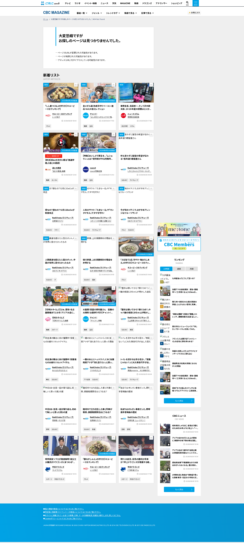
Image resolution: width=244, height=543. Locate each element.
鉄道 (93, 429)
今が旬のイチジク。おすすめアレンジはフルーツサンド (135, 211)
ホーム (45, 19)
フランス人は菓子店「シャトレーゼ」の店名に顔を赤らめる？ (184, 340)
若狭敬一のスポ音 (58, 420)
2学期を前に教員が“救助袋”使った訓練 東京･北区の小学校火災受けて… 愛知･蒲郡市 (185, 477)
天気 (114, 3)
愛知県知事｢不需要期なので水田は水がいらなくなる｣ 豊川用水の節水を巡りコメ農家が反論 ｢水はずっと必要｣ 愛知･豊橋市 (185, 466)
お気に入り (195, 12)
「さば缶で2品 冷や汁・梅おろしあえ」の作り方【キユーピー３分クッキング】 (135, 262)
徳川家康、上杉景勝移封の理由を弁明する (97, 261)
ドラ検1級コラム (133, 470)
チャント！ (93, 114)
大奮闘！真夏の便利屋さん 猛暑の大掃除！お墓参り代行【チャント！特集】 (98, 312)
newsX (93, 168)
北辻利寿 (124, 126)
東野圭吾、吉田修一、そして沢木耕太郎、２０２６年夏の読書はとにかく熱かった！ (135, 109)
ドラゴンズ (147, 3)
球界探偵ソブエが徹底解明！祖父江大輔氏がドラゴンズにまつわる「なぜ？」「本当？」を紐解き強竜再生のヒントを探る (60, 464)
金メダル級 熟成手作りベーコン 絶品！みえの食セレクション (98, 107)
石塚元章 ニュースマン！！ (136, 420)
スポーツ (55, 330)
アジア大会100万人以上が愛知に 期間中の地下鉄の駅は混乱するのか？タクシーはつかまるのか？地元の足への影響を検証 (184, 442)
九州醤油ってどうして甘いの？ (183, 278)
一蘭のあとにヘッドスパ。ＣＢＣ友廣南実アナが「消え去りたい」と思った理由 (98, 362)
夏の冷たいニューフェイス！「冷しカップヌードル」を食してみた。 (184, 327)
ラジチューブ (134, 180)
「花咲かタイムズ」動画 (60, 321)
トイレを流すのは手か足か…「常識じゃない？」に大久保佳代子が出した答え (135, 362)
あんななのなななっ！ (59, 370)
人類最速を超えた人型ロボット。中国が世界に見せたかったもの (60, 261)
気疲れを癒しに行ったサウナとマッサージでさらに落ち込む (184, 352)
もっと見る (179, 401)
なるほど (124, 180)
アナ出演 (87, 379)
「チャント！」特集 (96, 321)
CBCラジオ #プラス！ (135, 221)
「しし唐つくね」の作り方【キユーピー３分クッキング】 (60, 107)
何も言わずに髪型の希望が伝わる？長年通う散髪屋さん (134, 157)
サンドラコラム (57, 470)
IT (55, 280)
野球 (47, 429)
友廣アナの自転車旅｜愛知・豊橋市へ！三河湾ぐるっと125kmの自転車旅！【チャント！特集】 (185, 292)
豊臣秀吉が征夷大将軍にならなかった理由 (184, 364)
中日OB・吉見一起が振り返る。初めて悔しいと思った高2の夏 (60, 411)
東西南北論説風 (133, 117)
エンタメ (54, 180)
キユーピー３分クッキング (62, 114)
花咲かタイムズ (58, 317)
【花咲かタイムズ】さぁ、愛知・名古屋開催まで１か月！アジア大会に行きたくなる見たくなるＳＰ (60, 312)
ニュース (104, 3)
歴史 (93, 280)
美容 (131, 330)
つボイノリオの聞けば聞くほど (100, 221)
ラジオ (77, 3)
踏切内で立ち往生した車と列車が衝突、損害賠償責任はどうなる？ (97, 411)
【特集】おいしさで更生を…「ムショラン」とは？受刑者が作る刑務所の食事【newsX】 (98, 159)
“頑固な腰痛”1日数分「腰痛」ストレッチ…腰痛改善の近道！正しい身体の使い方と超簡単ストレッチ (185, 316)
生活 (91, 126)
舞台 (47, 379)
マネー (57, 230)
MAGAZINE (125, 3)
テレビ (68, 3)
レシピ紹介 (56, 117)
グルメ (48, 126)
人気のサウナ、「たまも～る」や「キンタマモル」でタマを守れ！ (98, 211)
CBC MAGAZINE (56, 12)
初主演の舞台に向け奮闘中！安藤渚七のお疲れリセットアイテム (60, 361)
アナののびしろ (95, 370)
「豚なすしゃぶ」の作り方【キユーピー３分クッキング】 (98, 460)
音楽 (123, 429)
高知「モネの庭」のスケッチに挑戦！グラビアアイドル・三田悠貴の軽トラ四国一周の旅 (185, 390)
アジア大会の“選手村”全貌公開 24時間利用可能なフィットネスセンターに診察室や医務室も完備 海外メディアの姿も (185, 454)
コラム (132, 126)
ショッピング (176, 3)
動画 (136, 3)
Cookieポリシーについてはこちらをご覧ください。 (63, 518)
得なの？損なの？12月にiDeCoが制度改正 (59, 211)
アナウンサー (161, 3)
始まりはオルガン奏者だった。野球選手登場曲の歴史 (135, 411)
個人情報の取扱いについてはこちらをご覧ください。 (64, 509)
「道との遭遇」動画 (58, 171)
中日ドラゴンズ (58, 467)
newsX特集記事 (96, 171)
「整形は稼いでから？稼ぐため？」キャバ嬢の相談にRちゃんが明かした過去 (135, 312)
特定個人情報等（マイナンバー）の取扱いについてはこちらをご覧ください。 (73, 512)
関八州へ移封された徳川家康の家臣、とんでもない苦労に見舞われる (184, 304)
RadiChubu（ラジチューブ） (138, 168)
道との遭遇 (56, 168)
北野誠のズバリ (57, 221)
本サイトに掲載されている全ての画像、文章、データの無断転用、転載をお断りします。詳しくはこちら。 (83, 515)
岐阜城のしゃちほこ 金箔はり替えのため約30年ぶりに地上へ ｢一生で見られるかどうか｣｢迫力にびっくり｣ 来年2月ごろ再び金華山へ (185, 429)
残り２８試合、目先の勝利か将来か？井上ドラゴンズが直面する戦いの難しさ (135, 462)
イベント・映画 (90, 3)
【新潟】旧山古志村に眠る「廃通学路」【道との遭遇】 (59, 161)
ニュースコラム (133, 114)
